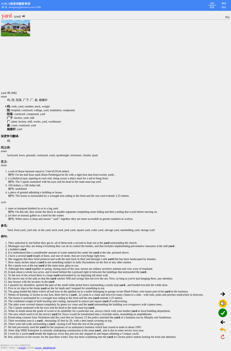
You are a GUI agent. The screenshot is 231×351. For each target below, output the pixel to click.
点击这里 (22, 348)
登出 (224, 7)
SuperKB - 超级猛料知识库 (45, 348)
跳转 (224, 3)
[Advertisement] (115, 64)
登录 (212, 7)
